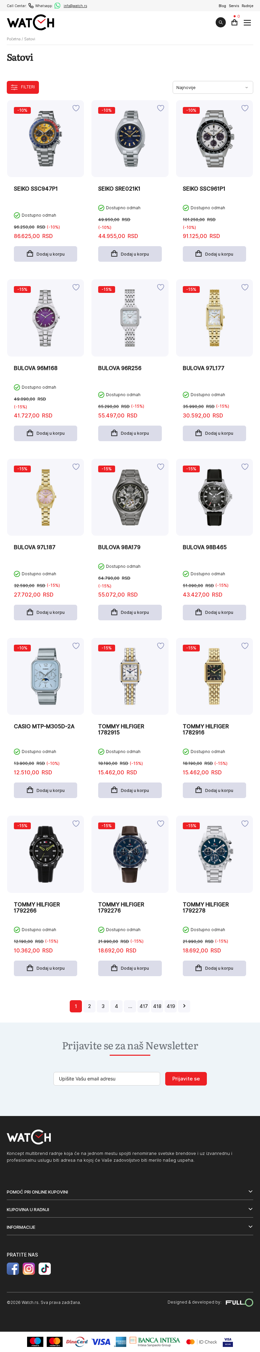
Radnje (247, 6)
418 (157, 1006)
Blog (222, 6)
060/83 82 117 (31, 5)
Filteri (28, 86)
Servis (234, 6)
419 (171, 1006)
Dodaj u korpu (51, 254)
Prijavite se (186, 1079)
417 (143, 1006)
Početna (14, 39)
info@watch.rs (75, 6)
